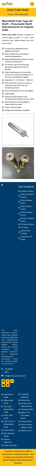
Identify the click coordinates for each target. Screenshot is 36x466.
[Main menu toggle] (32, 4)
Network (18, 463)
